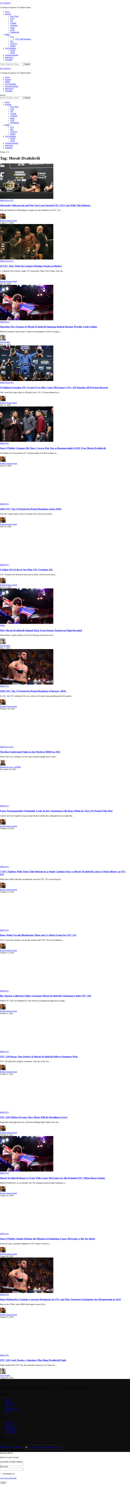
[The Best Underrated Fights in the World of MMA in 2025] (26, 745)
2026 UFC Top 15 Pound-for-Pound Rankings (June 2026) (30, 509)
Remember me (9, 1474)
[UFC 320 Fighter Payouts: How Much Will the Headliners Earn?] (26, 1110)
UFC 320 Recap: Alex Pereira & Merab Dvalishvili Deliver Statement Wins (39, 1056)
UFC (12, 200)
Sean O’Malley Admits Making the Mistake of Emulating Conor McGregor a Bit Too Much (47, 1238)
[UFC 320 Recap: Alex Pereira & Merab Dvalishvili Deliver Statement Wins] (26, 1049)
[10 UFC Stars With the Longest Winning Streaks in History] (26, 259)
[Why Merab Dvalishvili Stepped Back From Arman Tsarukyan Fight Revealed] (26, 623)
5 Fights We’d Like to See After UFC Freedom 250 (26, 569)
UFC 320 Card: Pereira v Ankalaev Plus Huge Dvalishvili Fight (33, 1360)
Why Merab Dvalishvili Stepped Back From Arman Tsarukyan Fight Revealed (41, 630)
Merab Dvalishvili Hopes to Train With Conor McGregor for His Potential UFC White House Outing (52, 1178)
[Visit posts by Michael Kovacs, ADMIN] (3, 765)
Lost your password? (8, 1478)
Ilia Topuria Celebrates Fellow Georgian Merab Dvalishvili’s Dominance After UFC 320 (45, 995)
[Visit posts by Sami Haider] (3, 340)
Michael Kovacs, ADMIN (10, 767)
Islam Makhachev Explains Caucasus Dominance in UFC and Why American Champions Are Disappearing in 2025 (60, 1299)
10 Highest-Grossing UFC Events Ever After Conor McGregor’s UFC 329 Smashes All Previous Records (54, 387)
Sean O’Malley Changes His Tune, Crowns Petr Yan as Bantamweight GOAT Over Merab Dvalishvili (53, 448)
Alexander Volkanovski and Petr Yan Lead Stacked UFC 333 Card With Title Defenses (45, 205)
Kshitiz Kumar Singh (8, 220)
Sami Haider (5, 342)
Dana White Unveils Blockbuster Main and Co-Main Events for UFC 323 (38, 935)
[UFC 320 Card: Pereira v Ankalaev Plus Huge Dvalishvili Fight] (26, 1353)
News (7, 200)
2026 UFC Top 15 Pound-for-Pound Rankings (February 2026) (33, 691)
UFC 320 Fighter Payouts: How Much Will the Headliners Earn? (34, 1117)
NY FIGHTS (5, 3)
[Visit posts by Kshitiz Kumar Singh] (3, 218)
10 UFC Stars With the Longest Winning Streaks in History (31, 266)
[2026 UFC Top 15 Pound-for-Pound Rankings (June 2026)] (26, 502)
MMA (2, 200)
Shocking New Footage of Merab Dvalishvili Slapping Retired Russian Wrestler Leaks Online (48, 326)
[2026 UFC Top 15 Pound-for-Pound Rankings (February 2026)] (26, 684)
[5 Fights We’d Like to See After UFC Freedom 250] (26, 562)
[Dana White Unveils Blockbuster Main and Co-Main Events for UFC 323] (26, 928)
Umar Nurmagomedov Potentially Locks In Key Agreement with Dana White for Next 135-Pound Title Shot (56, 811)
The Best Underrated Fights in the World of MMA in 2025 (30, 752)
